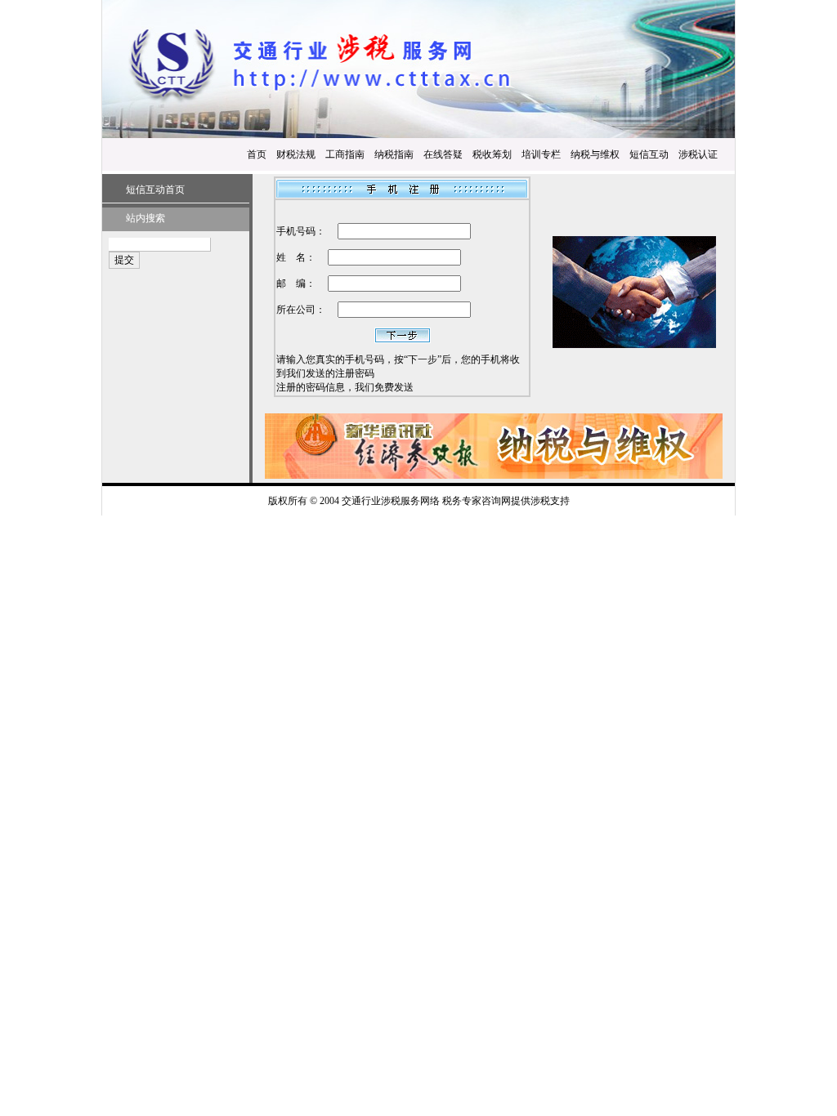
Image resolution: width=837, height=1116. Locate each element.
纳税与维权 (595, 154)
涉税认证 (698, 154)
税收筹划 (492, 154)
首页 (256, 154)
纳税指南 (394, 154)
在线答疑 (443, 154)
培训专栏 (541, 154)
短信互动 (649, 154)
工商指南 (345, 154)
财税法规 (296, 154)
